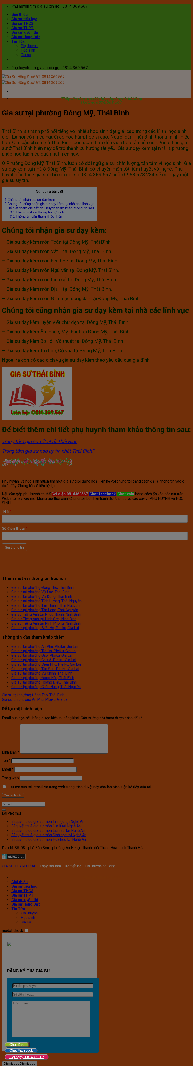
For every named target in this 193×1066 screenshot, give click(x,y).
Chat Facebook (21, 1050)
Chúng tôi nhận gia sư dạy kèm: (30, 199)
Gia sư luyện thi (24, 32)
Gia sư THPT (22, 28)
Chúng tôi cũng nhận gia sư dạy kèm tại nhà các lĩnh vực (49, 204)
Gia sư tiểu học (24, 19)
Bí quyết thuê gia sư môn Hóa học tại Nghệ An (48, 839)
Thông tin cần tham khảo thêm (36, 216)
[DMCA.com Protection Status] (14, 858)
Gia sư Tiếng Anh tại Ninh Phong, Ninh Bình (46, 623)
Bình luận (10, 752)
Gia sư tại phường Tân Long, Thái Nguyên (44, 610)
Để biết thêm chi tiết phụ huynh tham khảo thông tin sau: (49, 208)
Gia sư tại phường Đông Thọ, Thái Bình (42, 587)
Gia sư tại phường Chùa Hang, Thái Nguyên (46, 687)
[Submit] (4, 810)
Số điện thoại (14, 528)
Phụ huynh (29, 46)
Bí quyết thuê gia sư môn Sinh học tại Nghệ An (48, 835)
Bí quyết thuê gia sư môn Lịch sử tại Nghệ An (48, 830)
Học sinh (28, 50)
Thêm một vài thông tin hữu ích (37, 212)
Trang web (10, 778)
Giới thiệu (19, 14)
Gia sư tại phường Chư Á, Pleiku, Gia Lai (43, 660)
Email (7, 769)
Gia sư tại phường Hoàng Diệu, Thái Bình (44, 682)
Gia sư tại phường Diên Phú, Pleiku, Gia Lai (46, 664)
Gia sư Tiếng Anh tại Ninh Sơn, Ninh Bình (43, 619)
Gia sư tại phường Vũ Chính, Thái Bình (41, 673)
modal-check (12, 930)
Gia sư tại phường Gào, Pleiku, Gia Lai (41, 655)
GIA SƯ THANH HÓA (19, 866)
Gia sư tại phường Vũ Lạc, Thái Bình (40, 592)
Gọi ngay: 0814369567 (26, 1057)
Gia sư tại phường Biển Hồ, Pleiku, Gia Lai (45, 628)
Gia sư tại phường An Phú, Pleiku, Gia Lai (44, 646)
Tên (6, 511)
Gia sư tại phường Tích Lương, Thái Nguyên (46, 601)
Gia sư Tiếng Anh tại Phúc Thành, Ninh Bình (46, 614)
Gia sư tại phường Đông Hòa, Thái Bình (42, 678)
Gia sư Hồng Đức (25, 37)
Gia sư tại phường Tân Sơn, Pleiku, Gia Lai (45, 669)
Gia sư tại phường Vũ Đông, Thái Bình (41, 596)
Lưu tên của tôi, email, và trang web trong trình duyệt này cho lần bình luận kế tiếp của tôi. (80, 787)
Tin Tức (18, 41)
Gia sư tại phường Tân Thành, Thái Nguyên (45, 605)
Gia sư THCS (22, 23)
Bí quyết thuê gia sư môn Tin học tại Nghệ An (47, 821)
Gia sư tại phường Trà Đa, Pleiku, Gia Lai (43, 651)
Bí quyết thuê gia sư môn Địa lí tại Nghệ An (46, 826)
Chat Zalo (16, 1044)
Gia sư (26, 55)
